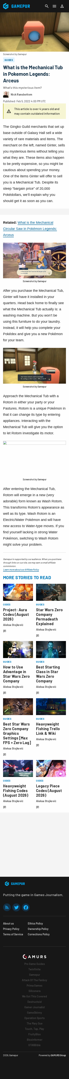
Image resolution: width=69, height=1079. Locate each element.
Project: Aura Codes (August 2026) (16, 614)
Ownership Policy (38, 928)
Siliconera (34, 991)
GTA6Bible (34, 1045)
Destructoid (34, 1001)
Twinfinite (34, 969)
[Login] (62, 6)
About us (8, 923)
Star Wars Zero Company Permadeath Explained (49, 616)
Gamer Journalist (34, 1007)
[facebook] (26, 907)
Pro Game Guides (34, 963)
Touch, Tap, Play (34, 1028)
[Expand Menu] (54, 6)
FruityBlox (34, 1034)
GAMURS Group (58, 1055)
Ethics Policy (35, 923)
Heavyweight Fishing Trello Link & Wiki (48, 729)
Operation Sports (34, 1018)
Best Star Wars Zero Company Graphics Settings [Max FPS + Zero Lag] (17, 733)
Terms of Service (13, 934)
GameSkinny (34, 1012)
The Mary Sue (35, 1023)
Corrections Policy (39, 934)
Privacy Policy (11, 928)
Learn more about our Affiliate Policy (21, 569)
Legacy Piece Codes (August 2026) (49, 790)
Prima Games (34, 985)
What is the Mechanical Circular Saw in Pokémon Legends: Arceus (30, 229)
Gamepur (34, 974)
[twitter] (16, 907)
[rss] (7, 907)
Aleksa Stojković (13, 625)
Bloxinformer (34, 1039)
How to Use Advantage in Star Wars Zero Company (16, 674)
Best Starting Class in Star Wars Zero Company (48, 674)
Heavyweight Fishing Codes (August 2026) (15, 790)
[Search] (47, 6)
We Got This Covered (34, 996)
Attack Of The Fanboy (34, 980)
